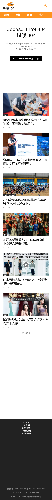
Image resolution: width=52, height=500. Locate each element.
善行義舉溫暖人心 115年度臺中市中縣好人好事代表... (25, 241)
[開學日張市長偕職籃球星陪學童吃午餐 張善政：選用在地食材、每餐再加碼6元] (26, 104)
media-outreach (9, 195)
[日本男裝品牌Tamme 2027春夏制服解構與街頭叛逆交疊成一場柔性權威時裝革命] (26, 264)
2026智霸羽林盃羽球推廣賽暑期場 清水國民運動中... (24, 201)
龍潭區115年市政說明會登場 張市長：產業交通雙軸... (25, 161)
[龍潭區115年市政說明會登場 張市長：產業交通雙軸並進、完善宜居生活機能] (26, 144)
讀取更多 (25, 333)
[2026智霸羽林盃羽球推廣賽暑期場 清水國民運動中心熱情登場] (26, 184)
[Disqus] (26, 379)
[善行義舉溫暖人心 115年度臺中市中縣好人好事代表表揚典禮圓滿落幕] (26, 224)
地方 (5, 115)
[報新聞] (8, 6)
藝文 (5, 275)
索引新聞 (7, 235)
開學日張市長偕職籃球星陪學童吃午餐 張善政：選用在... (25, 121)
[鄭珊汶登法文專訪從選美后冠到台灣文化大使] (26, 304)
